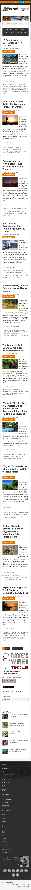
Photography (6, 335)
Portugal (5, 213)
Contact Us (5, 841)
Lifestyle (5, 149)
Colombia (20, 146)
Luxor (21, 210)
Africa (9, 270)
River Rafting (22, 90)
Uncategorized (14, 326)
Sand (25, 213)
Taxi (3, 91)
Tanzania (5, 337)
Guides (3, 771)
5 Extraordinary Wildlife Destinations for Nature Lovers (15, 288)
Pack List (4, 797)
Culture (25, 146)
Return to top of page (7, 882)
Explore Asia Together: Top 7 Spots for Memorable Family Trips (15, 590)
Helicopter (5, 88)
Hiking (11, 88)
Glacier (23, 86)
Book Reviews (5, 794)
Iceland (17, 210)
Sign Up (22, 2)
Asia (11, 272)
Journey (16, 88)
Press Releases (6, 782)
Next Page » (19, 649)
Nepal (9, 275)
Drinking (5, 512)
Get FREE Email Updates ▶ (11, 691)
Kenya (16, 274)
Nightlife (15, 454)
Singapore (21, 639)
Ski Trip (26, 335)
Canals (9, 391)
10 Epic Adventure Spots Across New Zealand (12, 42)
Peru (19, 149)
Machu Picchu (22, 274)
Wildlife (21, 91)
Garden (10, 512)
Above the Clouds (6, 768)
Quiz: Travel (5, 802)
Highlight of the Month (7, 774)
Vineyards (25, 516)
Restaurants (20, 213)
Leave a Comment (9, 51)
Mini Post (12, 81)
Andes (13, 270)
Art (18, 453)
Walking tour (9, 91)
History (15, 147)
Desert (24, 208)
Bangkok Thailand (10, 634)
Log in (27, 886)
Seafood (20, 335)
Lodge (4, 333)
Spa (23, 456)
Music (23, 211)
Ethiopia (20, 391)
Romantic (18, 456)
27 (13, 649)
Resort (4, 456)
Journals (4, 779)
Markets (5, 275)
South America (23, 151)
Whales (16, 91)
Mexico (19, 211)
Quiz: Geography (6, 799)
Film (7, 210)
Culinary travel (7, 635)
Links (3, 824)
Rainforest (14, 90)
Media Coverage (6, 850)
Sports (4, 640)
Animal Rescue (11, 84)
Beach (18, 84)
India (19, 635)
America (9, 146)
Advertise (4, 839)
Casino (14, 208)
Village (4, 458)
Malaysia (9, 637)
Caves (9, 86)
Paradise (13, 393)
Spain (3, 153)
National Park (23, 88)
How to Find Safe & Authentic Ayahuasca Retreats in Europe (13, 104)
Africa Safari (16, 330)
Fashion (19, 272)
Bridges (9, 511)
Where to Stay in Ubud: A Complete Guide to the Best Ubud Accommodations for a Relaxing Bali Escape (14, 408)
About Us (4, 836)
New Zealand (6, 90)
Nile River (5, 579)
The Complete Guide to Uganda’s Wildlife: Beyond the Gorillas (14, 347)
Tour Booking (5, 805)
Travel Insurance (6, 808)
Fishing (25, 272)
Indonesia (24, 635)
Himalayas (5, 274)
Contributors (5, 844)
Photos (3, 827)
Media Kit (4, 852)
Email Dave (5, 847)
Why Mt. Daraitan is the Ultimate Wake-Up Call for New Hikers (14, 469)
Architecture (21, 632)
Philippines (11, 514)
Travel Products (6, 810)
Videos (3, 785)
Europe (12, 142)
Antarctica (5, 272)
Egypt (4, 210)
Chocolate (25, 511)
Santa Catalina (14, 151)
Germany (10, 147)
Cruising (14, 86)
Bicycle (23, 84)
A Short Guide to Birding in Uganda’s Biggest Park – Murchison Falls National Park (13, 531)
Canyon (4, 86)
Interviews (4, 777)
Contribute (4, 818)
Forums (4, 821)
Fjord (19, 86)
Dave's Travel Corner (15, 11)
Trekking (25, 275)
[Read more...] (8, 77)
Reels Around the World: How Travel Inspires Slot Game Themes (12, 165)
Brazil (14, 146)
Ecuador (14, 332)
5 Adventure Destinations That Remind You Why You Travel (13, 227)
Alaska (22, 330)
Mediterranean (13, 149)
